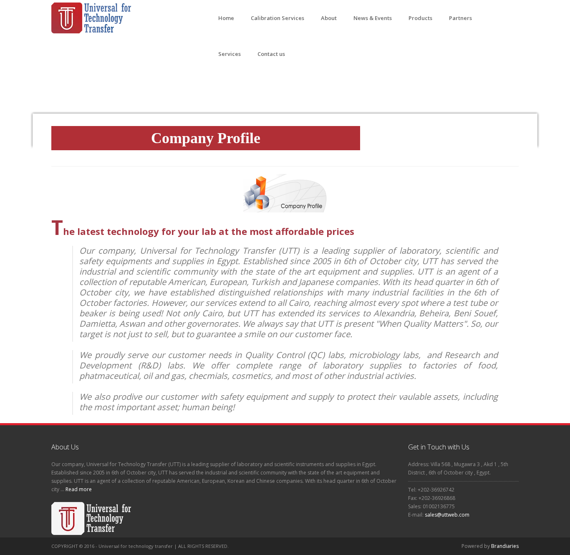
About (329, 18)
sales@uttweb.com (447, 514)
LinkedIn (394, 546)
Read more (78, 489)
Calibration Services (277, 18)
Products (420, 18)
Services (229, 54)
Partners (460, 18)
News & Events (372, 18)
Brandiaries (505, 546)
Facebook (361, 546)
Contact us (271, 54)
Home (226, 18)
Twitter (378, 546)
